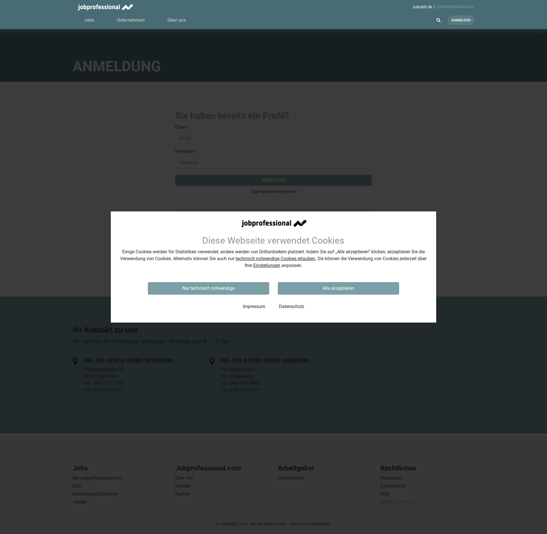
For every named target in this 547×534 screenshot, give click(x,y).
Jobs (89, 20)
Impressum (254, 306)
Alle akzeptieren (338, 288)
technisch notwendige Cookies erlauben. (276, 258)
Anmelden (461, 20)
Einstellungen (266, 265)
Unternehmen (131, 20)
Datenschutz (291, 306)
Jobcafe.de (422, 7)
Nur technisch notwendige (208, 288)
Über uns (177, 20)
